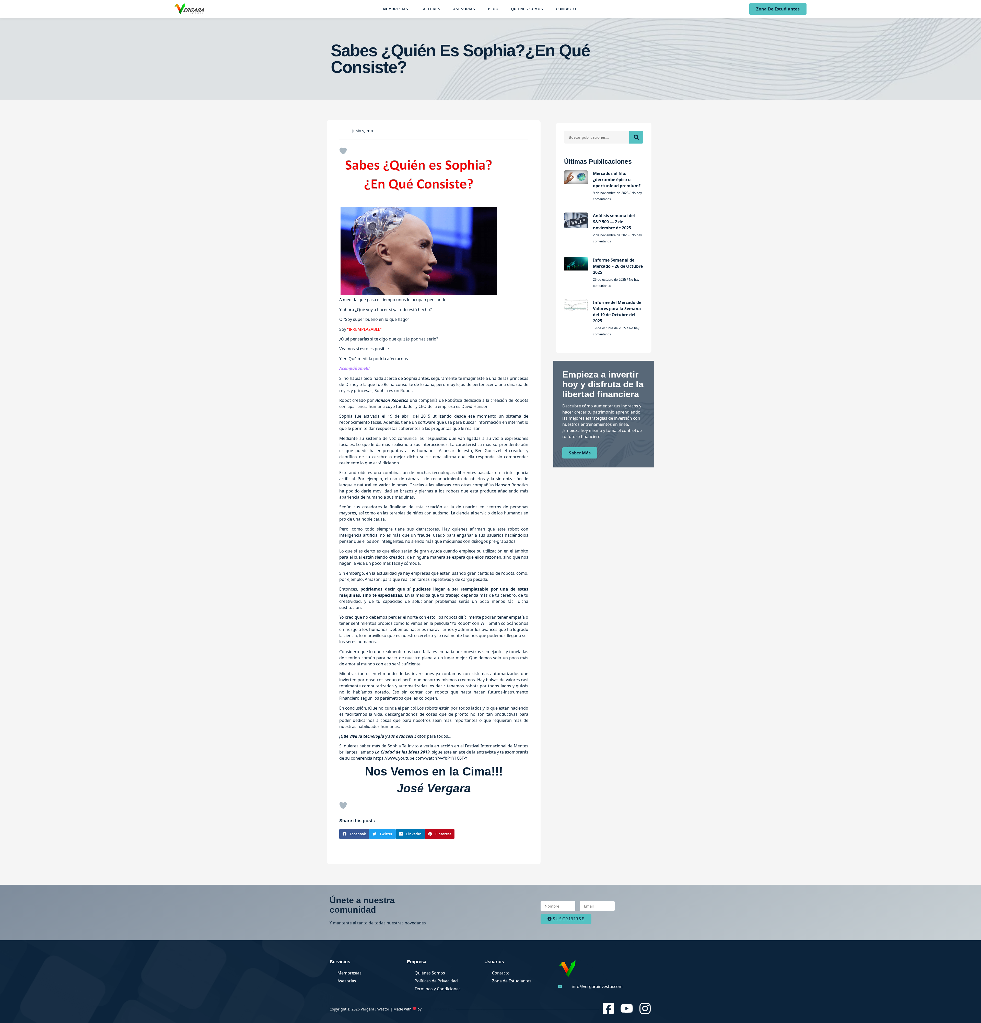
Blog (493, 9)
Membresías (395, 9)
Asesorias (464, 9)
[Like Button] (343, 151)
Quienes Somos (527, 9)
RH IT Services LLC (438, 1009)
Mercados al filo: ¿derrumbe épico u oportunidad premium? (617, 180)
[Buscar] (636, 137)
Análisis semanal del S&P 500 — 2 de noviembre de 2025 (614, 222)
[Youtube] (626, 1008)
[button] (354, 834)
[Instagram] (645, 1008)
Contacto (566, 9)
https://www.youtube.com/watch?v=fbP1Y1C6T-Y (420, 758)
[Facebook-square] (608, 1008)
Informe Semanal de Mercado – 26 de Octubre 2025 (618, 266)
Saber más (580, 453)
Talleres (430, 9)
